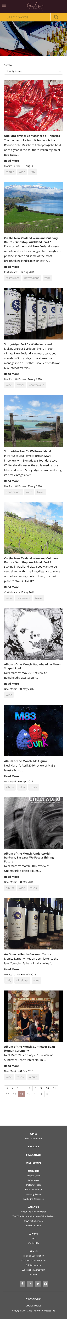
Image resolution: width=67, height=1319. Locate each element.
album (10, 787)
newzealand (32, 278)
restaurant (12, 278)
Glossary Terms (33, 1194)
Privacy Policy (33, 1298)
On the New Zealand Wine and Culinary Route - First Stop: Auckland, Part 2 (31, 560)
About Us (33, 1207)
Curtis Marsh (11, 272)
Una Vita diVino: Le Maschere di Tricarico (32, 136)
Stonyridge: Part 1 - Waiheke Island (28, 344)
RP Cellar (33, 1146)
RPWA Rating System (33, 1220)
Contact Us (33, 1243)
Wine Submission (33, 1138)
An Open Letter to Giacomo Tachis (27, 954)
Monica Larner (12, 166)
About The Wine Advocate (33, 1211)
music (33, 787)
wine (22, 172)
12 (7, 1094)
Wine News (33, 1180)
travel (20, 385)
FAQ (33, 1238)
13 (14, 1094)
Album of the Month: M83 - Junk (26, 761)
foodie (10, 172)
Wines (33, 1133)
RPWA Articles (33, 1154)
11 (54, 1088)
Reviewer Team (33, 1225)
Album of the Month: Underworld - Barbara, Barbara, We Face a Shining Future (29, 857)
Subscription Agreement (33, 1269)
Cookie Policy (33, 1305)
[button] (33, 71)
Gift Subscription (33, 1265)
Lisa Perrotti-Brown (15, 379)
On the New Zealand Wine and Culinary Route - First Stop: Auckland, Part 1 (31, 240)
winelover (22, 980)
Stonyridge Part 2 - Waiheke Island (27, 451)
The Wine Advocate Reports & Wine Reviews (34, 1216)
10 (47, 1088)
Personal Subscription (33, 1255)
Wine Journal (33, 1162)
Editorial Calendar (33, 1189)
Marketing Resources (33, 1198)
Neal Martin (11, 689)
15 (28, 1094)
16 (35, 1094)
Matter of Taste (33, 1184)
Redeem (33, 1274)
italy (32, 172)
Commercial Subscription (33, 1260)
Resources (34, 1171)
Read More (11, 161)
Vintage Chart (33, 1175)
